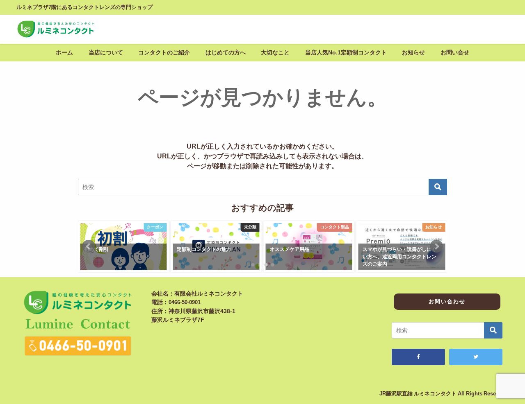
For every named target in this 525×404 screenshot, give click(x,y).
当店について (106, 52)
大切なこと (275, 52)
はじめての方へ (225, 52)
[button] (88, 246)
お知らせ (413, 52)
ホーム (64, 52)
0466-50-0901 (185, 302)
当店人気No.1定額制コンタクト (346, 52)
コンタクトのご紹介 (164, 52)
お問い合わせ (447, 301)
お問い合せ (455, 52)
